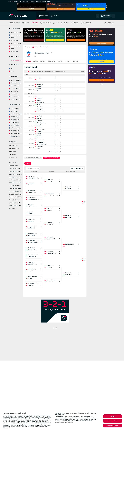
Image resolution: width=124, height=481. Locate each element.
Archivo (75, 61)
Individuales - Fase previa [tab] (33, 157)
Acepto (112, 416)
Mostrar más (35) (13, 136)
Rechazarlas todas (112, 421)
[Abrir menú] (113, 16)
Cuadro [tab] (28, 163)
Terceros (11, 428)
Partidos (60, 61)
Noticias (42, 61)
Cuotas (35, 61)
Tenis (28, 47)
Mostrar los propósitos (112, 425)
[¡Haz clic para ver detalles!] (54, 78)
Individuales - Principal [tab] (51, 157)
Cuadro (68, 61)
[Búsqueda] (97, 16)
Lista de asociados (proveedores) (64, 422)
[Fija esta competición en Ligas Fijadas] (51, 52)
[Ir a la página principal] (19, 15)
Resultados (51, 61)
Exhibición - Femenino (42, 47)
